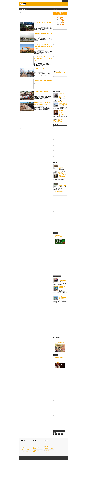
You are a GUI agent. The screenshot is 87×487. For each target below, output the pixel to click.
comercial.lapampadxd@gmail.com (59, 72)
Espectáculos (55, 7)
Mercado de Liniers (25, 451)
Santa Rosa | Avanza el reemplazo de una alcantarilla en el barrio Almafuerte (42, 103)
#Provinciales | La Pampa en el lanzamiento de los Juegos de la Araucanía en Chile (63, 288)
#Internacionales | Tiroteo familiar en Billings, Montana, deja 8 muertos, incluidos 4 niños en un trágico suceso (63, 95)
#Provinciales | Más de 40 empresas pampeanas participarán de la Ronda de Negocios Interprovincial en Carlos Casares (39, 9)
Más (61, 101)
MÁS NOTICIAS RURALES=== (60, 191)
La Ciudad (24, 7)
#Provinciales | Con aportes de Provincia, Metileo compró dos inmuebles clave (63, 9)
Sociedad (60, 7)
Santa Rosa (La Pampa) (60, 12)
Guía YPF (46, 446)
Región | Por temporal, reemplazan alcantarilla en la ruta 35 (41, 92)
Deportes (50, 7)
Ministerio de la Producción (26, 447)
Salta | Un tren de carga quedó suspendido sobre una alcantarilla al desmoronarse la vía (43, 23)
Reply (36, 37)
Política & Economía (45, 7)
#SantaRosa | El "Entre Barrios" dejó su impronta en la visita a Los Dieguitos (63, 297)
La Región (29, 7)
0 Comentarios (58, 101)
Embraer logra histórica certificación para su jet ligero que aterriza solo (63, 103)
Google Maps (47, 450)
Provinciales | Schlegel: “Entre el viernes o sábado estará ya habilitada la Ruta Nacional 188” (43, 58)
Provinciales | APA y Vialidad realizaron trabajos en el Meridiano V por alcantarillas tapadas (43, 46)
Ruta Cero (46, 452)
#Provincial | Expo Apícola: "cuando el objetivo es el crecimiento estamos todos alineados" (62, 175)
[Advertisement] (36, 121)
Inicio (20, 7)
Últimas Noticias (24, 9)
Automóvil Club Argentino (49, 448)
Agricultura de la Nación (25, 449)
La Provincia (34, 7)
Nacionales (38, 7)
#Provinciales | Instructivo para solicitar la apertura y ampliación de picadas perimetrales (63, 184)
